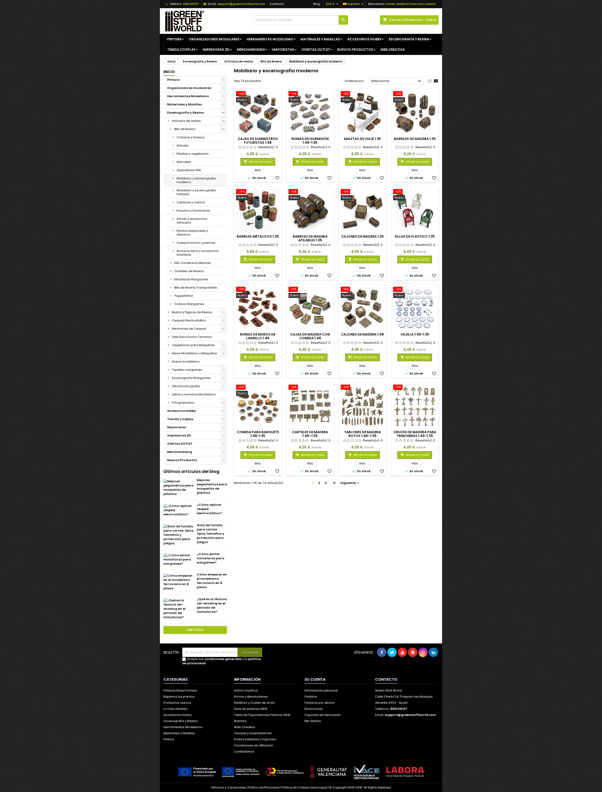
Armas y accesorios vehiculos (192, 220)
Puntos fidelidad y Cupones (255, 739)
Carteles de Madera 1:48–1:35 (310, 434)
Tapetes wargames (187, 369)
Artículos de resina (186, 121)
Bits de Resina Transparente (195, 287)
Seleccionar (396, 81)
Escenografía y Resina (409, 39)
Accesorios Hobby (364, 39)
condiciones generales (223, 659)
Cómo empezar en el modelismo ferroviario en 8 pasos (212, 580)
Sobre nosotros (246, 690)
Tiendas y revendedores (253, 733)
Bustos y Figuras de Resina (192, 312)
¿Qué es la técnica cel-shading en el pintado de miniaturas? (212, 605)
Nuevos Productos (355, 49)
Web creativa (392, 49)
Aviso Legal (319, 787)
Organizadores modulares (214, 39)
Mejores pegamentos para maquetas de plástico (212, 486)
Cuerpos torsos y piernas (196, 242)
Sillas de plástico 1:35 (415, 236)
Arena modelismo (186, 361)
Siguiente (350, 483)
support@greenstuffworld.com (241, 4)
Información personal (321, 690)
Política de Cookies (295, 787)
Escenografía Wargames (191, 378)
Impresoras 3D (216, 49)
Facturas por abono (320, 702)
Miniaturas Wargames (191, 279)
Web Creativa (244, 727)
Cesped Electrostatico (189, 320)
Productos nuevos (177, 702)
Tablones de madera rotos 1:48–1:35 (362, 434)
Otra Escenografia (186, 386)
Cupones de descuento (323, 715)
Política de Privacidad (263, 787)
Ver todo (195, 630)
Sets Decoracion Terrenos (192, 337)
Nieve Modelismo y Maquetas (194, 353)
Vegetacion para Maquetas (193, 345)
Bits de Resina (184, 129)
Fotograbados (183, 402)
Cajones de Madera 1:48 (362, 334)
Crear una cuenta (422, 4)
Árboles (183, 145)
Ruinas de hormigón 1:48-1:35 (310, 140)
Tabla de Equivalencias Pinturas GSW (262, 715)
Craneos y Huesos (191, 137)
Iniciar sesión (396, 4)
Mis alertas (313, 721)
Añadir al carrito (258, 162)
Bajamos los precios (179, 696)
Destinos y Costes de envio (254, 702)
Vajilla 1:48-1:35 (414, 334)
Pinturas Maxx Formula (180, 690)
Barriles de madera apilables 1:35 (310, 238)
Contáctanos (244, 751)
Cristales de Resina (189, 271)
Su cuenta (315, 679)
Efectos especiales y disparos (192, 232)
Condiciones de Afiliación (253, 745)
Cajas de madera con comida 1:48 (310, 336)
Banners (240, 721)
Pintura (174, 39)
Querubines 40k (189, 170)
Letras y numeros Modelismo (194, 394)
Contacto (277, 4)
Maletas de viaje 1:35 (362, 138)
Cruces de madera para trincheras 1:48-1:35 (414, 434)
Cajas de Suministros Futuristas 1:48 (258, 140)
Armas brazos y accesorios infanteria (198, 253)
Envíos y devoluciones (251, 696)
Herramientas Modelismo (270, 39)
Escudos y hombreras (193, 210)
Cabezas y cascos (191, 202)
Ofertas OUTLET (315, 49)
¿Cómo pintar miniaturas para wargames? (210, 558)
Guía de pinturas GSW (250, 709)
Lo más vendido (175, 709)
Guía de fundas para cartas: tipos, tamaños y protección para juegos (210, 533)
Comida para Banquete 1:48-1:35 (258, 434)
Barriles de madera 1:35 (415, 138)
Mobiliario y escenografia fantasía (196, 192)
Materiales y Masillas (320, 39)
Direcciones (314, 709)
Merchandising (251, 49)
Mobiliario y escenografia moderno (196, 180)
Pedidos (311, 696)
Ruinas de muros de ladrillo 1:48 (257, 336)
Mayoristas (283, 49)
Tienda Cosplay (181, 49)
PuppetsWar (183, 296)
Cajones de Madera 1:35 (362, 236)
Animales (184, 162)
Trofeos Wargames (189, 304)
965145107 (191, 4)
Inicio (169, 71)
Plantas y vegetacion (193, 153)
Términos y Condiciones (228, 787)
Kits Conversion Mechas (192, 263)
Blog (316, 4)
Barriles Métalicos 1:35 (258, 236)
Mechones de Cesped (189, 328)
